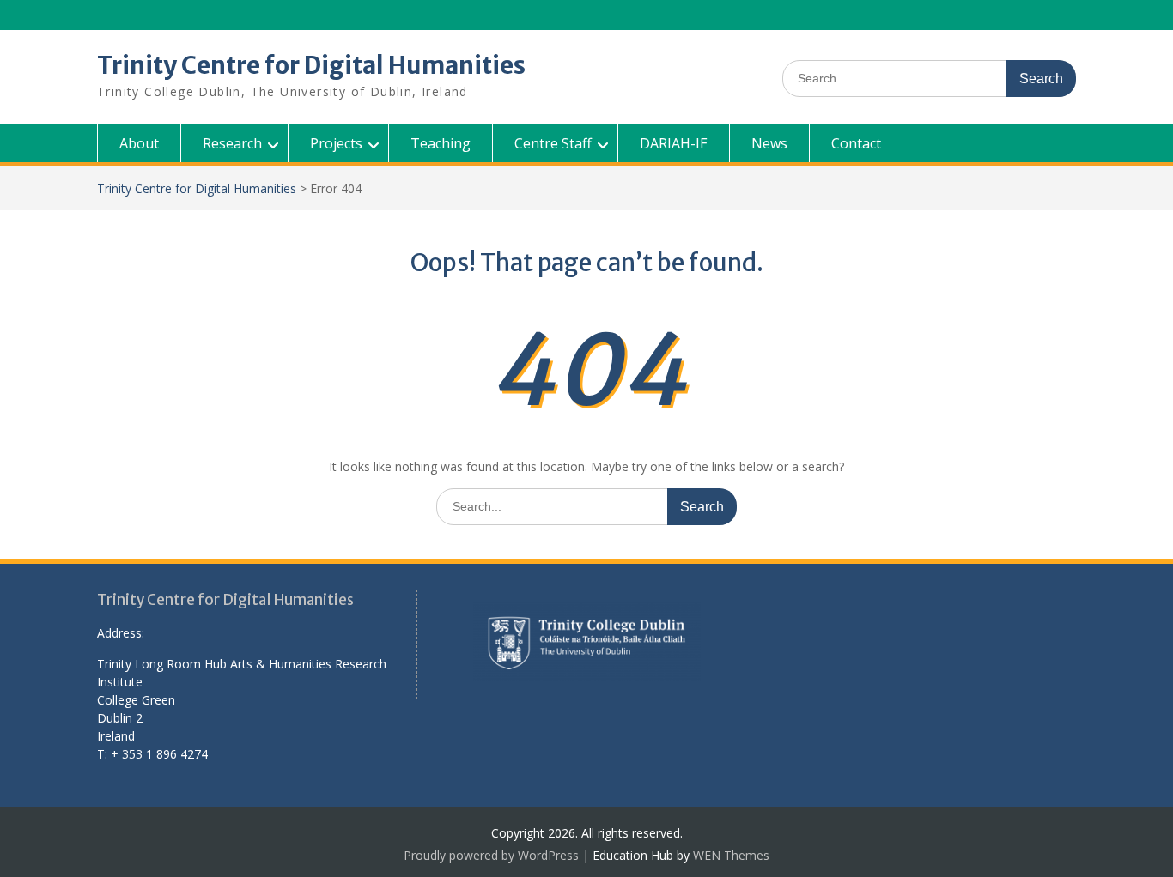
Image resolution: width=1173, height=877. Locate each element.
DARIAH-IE (674, 143)
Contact (856, 143)
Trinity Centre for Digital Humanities (311, 65)
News (769, 143)
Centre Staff (553, 143)
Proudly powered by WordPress (491, 855)
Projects (336, 143)
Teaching (440, 143)
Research (232, 143)
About (139, 143)
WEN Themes (731, 855)
